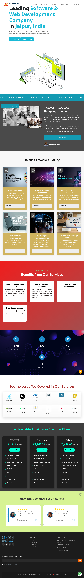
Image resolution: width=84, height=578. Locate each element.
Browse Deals (27, 39)
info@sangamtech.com (63, 550)
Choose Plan (15, 450)
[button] (7, 515)
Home (35, 4)
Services (53, 4)
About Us (44, 4)
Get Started (15, 39)
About (34, 540)
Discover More (62, 137)
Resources (64, 4)
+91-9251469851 (62, 547)
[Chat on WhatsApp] (79, 573)
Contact (76, 4)
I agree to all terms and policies (12, 564)
